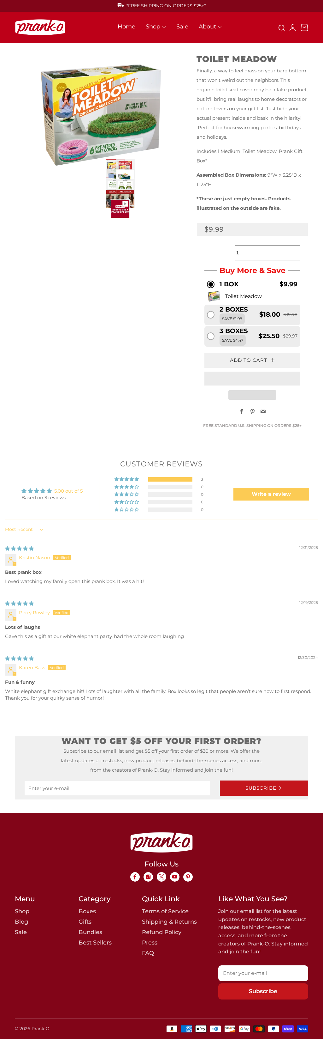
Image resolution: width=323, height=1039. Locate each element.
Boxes (87, 911)
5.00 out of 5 (68, 491)
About (207, 26)
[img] (19, 548)
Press (149, 942)
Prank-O (41, 1028)
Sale (182, 26)
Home (126, 26)
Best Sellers (95, 942)
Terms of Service (165, 911)
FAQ (148, 953)
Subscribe (260, 788)
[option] (97, 115)
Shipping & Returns (169, 921)
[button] (252, 284)
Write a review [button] (271, 494)
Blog (21, 921)
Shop (153, 26)
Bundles (90, 932)
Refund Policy (161, 932)
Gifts (85, 921)
